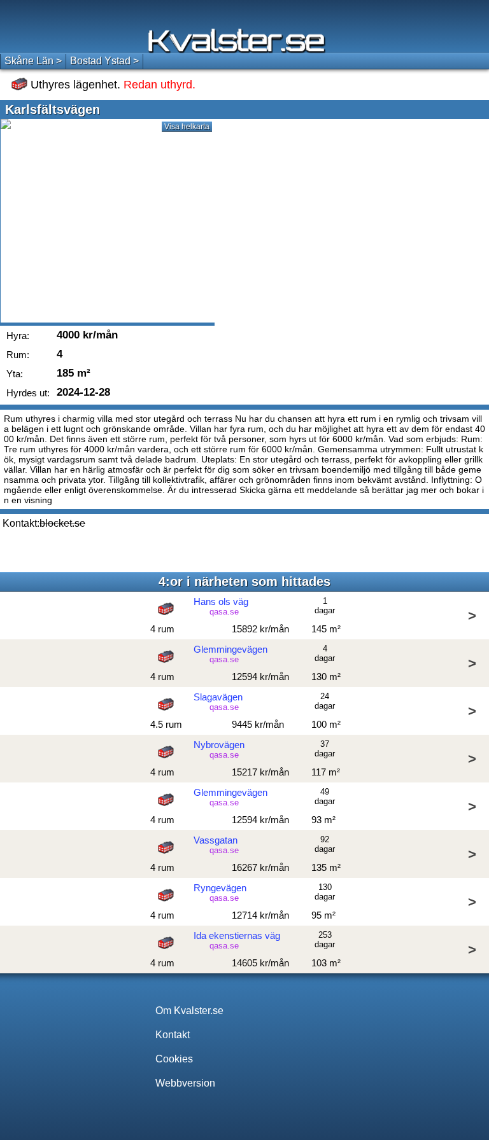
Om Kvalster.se (189, 1010)
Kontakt (172, 1034)
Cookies (174, 1058)
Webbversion (185, 1083)
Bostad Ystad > (104, 60)
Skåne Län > (33, 60)
